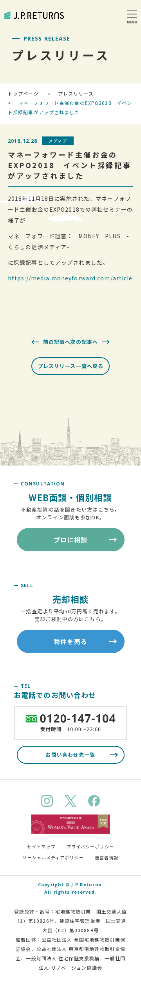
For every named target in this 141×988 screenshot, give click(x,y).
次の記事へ (84, 341)
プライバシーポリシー (90, 846)
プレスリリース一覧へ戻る (70, 366)
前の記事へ (57, 341)
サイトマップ (41, 846)
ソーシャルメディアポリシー (53, 857)
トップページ (23, 93)
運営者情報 (107, 857)
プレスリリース (76, 93)
